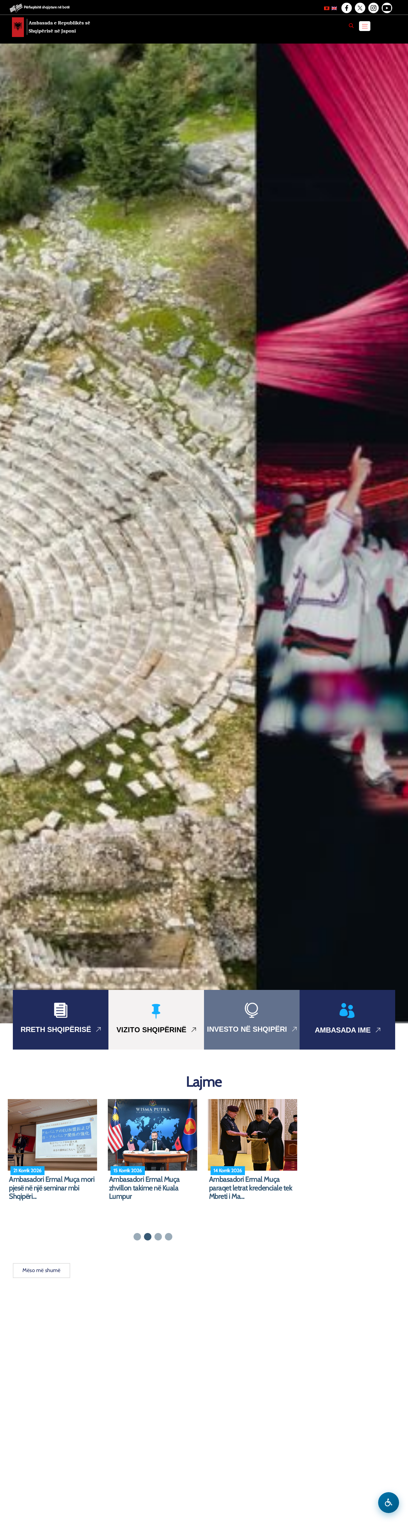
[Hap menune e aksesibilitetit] (388, 1502)
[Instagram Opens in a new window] (373, 8)
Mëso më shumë (41, 1270)
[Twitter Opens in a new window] (359, 8)
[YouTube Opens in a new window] (386, 8)
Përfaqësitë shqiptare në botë (47, 7)
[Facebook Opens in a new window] (346, 8)
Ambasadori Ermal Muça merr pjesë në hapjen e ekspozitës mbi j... (52, 1188)
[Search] (351, 26)
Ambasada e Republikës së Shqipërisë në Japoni (59, 27)
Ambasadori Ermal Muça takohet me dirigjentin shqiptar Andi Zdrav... (252, 1188)
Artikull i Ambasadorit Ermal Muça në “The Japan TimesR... (151, 1183)
